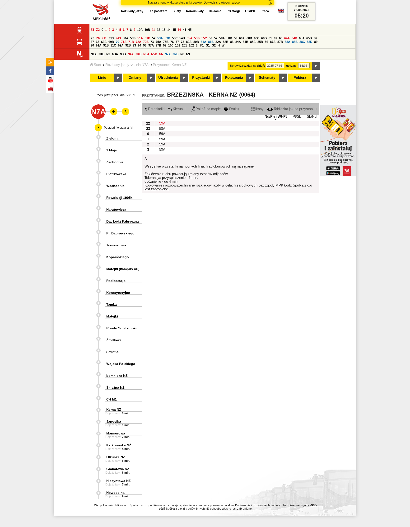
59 (235, 38)
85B (260, 42)
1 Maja (111, 150)
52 (153, 38)
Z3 (92, 38)
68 (97, 42)
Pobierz (300, 77)
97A (151, 45)
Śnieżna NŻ (115, 387)
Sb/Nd (312, 116)
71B (131, 42)
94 (139, 45)
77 (177, 42)
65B (309, 38)
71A (123, 42)
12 (158, 30)
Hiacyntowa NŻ (118, 481)
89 (315, 42)
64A (287, 38)
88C (302, 42)
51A (140, 38)
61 (270, 38)
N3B (123, 54)
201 (184, 45)
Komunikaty (195, 11)
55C (204, 38)
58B (229, 38)
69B (111, 42)
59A (162, 123)
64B (294, 38)
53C (174, 38)
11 (153, 30)
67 (92, 42)
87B (280, 42)
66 (315, 38)
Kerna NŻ (113, 409)
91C (113, 45)
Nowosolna (115, 492)
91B (106, 45)
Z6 (98, 38)
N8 (182, 54)
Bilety (176, 11)
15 (174, 30)
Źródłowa (113, 340)
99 (164, 45)
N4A (131, 54)
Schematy (267, 77)
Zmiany (135, 77)
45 (189, 30)
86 (266, 42)
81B (211, 42)
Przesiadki (156, 109)
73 (152, 42)
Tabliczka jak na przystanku (295, 109)
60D (264, 38)
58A (222, 38)
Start (97, 65)
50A (125, 38)
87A (272, 42)
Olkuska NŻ (115, 457)
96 (144, 45)
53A (160, 38)
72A (138, 42)
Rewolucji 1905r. (119, 198)
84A (238, 42)
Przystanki (201, 77)
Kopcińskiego (117, 257)
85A (253, 42)
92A (120, 45)
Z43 (118, 38)
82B (225, 42)
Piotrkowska (116, 174)
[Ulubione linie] (112, 111)
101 (177, 45)
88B (295, 42)
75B (165, 42)
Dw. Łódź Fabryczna (122, 221)
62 (275, 38)
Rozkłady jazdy (117, 65)
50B (132, 38)
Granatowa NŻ (117, 469)
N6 (161, 54)
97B (158, 45)
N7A (168, 54)
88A (287, 42)
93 (134, 45)
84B (245, 42)
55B (197, 38)
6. (197, 45)
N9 (188, 54)
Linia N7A (141, 65)
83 (231, 42)
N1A (94, 54)
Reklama (215, 11)
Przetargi (233, 11)
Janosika (113, 421)
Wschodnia (115, 186)
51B (147, 38)
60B (249, 38)
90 (92, 45)
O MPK (250, 11)
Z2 (98, 30)
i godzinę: (291, 65)
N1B (101, 54)
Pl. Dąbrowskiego (120, 233)
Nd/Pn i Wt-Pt (276, 116)
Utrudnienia (168, 77)
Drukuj (233, 109)
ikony (259, 109)
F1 (202, 45)
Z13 (111, 38)
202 (191, 45)
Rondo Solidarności (122, 328)
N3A (115, 54)
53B (167, 38)
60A (242, 38)
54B (182, 38)
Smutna (112, 352)
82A (218, 42)
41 (184, 30)
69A (104, 42)
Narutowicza (116, 209)
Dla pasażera (158, 11)
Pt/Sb (297, 116)
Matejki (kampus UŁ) (123, 269)
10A (140, 30)
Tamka (111, 304)
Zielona (112, 138)
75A (158, 42)
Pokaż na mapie (208, 109)
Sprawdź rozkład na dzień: (247, 65)
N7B (175, 54)
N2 (108, 54)
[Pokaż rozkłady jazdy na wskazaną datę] (316, 66)
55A (189, 38)
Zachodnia (115, 162)
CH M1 (111, 399)
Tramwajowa (116, 245)
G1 (208, 45)
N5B (154, 54)
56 (210, 38)
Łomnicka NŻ (117, 376)
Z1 (92, 30)
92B (128, 45)
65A (301, 38)
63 (280, 38)
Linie (102, 77)
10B (147, 30)
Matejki (112, 316)
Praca (265, 11)
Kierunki (179, 109)
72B (146, 42)
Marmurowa (115, 433)
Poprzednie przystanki (118, 127)
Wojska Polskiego (120, 364)
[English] (281, 11)
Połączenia (234, 77)
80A (188, 42)
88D (309, 42)
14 (169, 30)
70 (117, 42)
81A (203, 42)
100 (170, 45)
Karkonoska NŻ (118, 445)
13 (163, 30)
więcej (236, 2)
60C (256, 38)
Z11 (104, 38)
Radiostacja (116, 281)
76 (172, 42)
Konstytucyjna (118, 292)
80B (196, 42)
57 (215, 38)
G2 (214, 45)
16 (179, 30)
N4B (138, 54)
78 (182, 42)
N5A (146, 54)
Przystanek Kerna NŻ (169, 65)
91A (98, 45)
